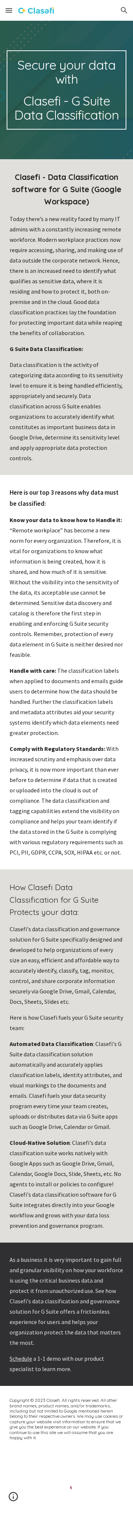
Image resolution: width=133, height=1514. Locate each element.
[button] (9, 10)
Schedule (21, 1358)
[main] (66, 90)
